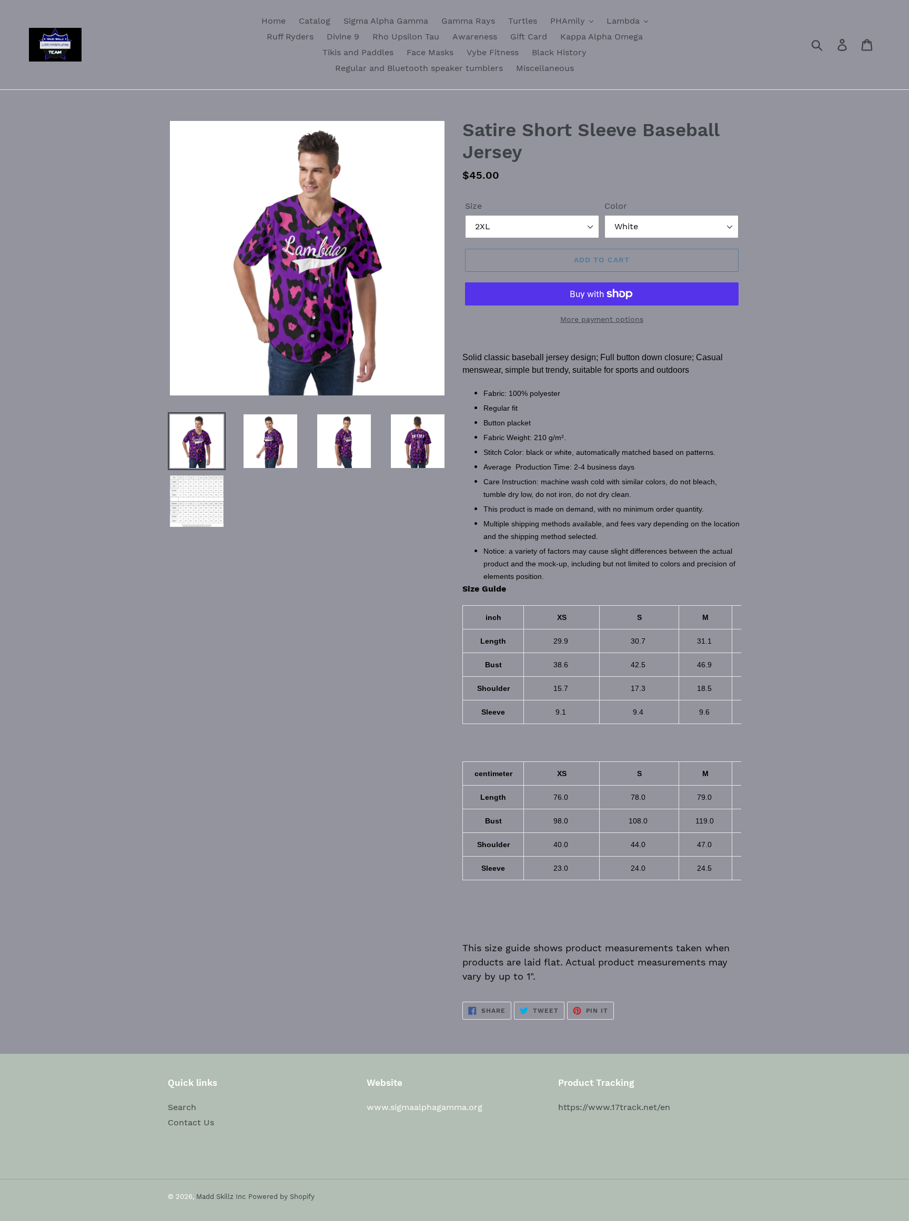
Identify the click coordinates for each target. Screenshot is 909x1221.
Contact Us (191, 1122)
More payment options (601, 319)
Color (615, 206)
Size (473, 206)
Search (182, 1107)
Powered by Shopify (281, 1196)
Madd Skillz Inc (221, 1196)
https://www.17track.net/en (614, 1107)
